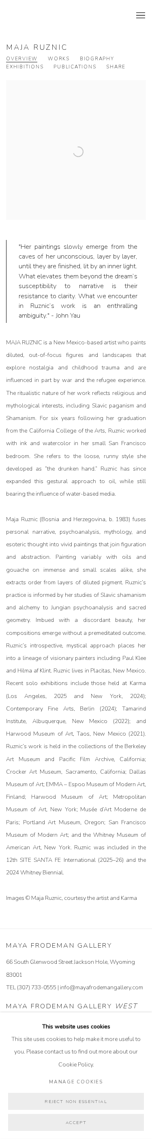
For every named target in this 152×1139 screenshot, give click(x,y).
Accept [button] (76, 1123)
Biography (97, 59)
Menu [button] (140, 16)
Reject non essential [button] (76, 1102)
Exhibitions (24, 67)
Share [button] (116, 67)
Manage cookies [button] (76, 1081)
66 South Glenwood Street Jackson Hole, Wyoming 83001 (70, 968)
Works (59, 59)
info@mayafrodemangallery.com (101, 987)
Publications (75, 67)
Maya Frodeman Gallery (63, 15)
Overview (22, 59)
